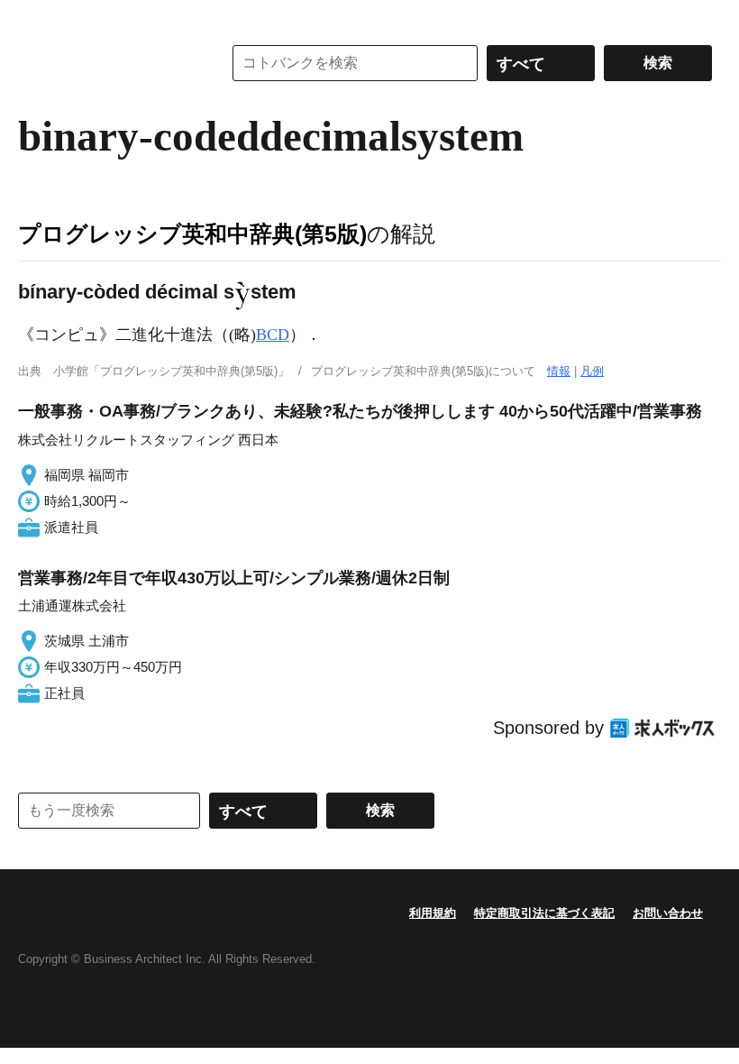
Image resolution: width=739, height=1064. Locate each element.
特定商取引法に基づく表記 (544, 913)
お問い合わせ (668, 913)
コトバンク (107, 63)
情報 (558, 371)
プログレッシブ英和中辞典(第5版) (192, 233)
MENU (36, 18)
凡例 (592, 371)
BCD (272, 335)
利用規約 (432, 913)
